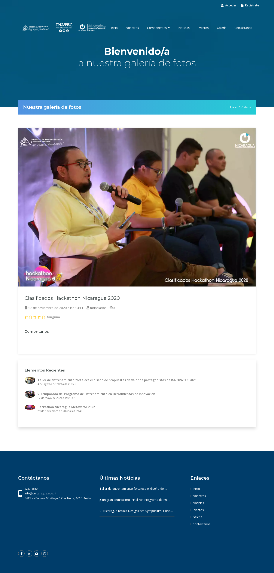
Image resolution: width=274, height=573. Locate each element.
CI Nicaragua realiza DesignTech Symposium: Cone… (136, 511)
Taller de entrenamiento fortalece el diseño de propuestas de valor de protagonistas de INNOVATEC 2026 (116, 380)
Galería (221, 28)
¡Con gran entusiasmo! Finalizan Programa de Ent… (135, 500)
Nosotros (132, 28)
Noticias (184, 28)
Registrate (252, 5)
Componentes (157, 28)
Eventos (203, 28)
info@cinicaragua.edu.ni (40, 493)
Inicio (114, 28)
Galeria (197, 517)
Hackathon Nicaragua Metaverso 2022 (66, 407)
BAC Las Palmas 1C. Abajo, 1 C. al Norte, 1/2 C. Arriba (58, 498)
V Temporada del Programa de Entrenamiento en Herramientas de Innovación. (96, 394)
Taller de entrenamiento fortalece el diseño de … (133, 488)
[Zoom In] (137, 207)
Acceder (230, 5)
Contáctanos (243, 28)
